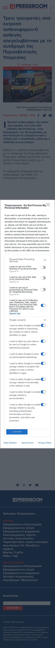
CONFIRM (17, 432)
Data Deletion (10, 442)
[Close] (49, 206)
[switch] (43, 267)
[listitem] (27, 260)
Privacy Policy (44, 442)
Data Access (27, 442)
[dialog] (27, 324)
